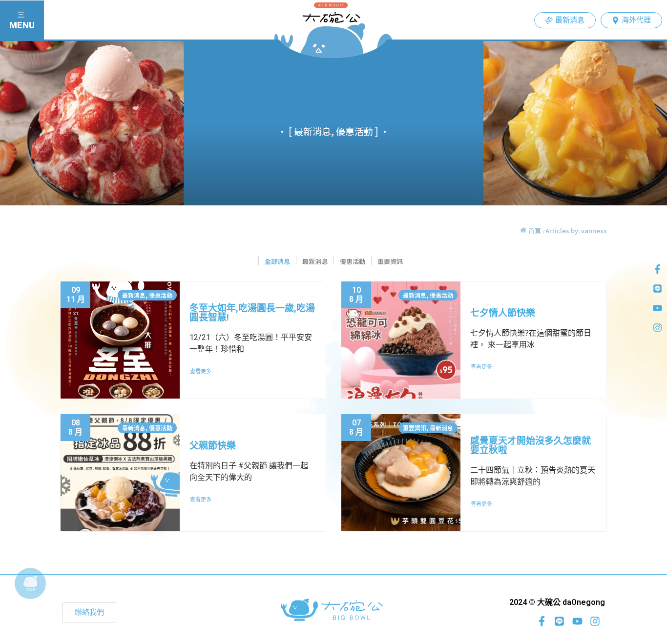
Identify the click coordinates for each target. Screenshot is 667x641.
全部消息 (277, 261)
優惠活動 (352, 261)
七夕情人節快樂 (502, 313)
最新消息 (315, 261)
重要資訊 (390, 261)
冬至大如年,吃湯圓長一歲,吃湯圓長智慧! (252, 312)
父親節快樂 (212, 445)
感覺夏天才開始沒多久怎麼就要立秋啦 (530, 445)
